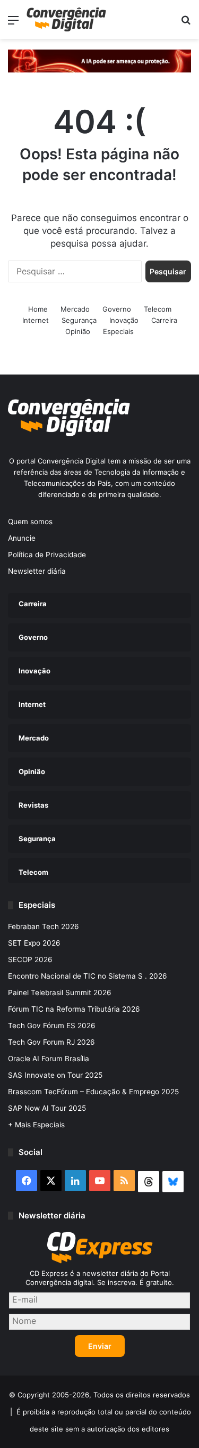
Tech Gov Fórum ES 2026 (52, 1025)
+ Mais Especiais (36, 1124)
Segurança (79, 320)
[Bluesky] (173, 1181)
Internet (35, 320)
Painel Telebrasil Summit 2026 (59, 992)
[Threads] (148, 1181)
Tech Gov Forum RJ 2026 (51, 1042)
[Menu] (13, 24)
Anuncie (22, 538)
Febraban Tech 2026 (43, 926)
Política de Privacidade (47, 554)
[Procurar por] (185, 24)
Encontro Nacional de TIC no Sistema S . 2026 (87, 976)
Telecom (157, 309)
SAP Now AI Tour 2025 (47, 1108)
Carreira (164, 320)
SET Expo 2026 (34, 943)
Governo (116, 309)
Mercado (75, 309)
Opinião (77, 331)
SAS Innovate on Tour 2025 (55, 1075)
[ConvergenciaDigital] (66, 19)
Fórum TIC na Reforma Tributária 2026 (74, 1009)
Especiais (118, 331)
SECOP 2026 (30, 959)
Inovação (124, 320)
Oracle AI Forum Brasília (48, 1058)
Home (38, 309)
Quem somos (30, 521)
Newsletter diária (37, 571)
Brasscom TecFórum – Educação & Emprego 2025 (93, 1091)
